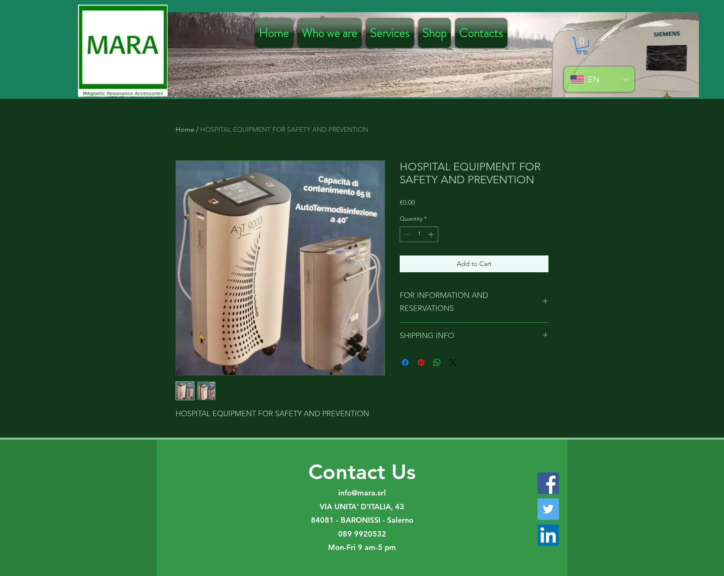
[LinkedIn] (548, 535)
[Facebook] (548, 483)
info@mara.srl (362, 493)
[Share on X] (453, 362)
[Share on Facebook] (405, 362)
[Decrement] (406, 234)
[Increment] (432, 234)
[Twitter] (548, 509)
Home (185, 129)
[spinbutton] (419, 234)
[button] (582, 45)
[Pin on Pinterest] (421, 362)
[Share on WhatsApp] (437, 362)
